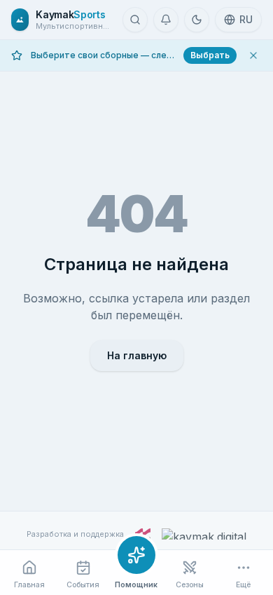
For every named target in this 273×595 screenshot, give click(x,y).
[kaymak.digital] (204, 534)
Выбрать (210, 55)
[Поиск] (135, 19)
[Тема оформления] (196, 19)
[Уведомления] (165, 19)
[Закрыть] (253, 55)
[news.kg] (142, 534)
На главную (137, 355)
